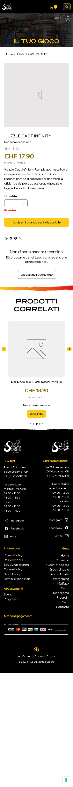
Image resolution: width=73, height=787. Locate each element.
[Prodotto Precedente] (4, 349)
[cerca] (67, 6)
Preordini (63, 597)
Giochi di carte (59, 574)
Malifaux (63, 583)
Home (65, 555)
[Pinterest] (16, 238)
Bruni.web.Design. (45, 656)
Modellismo (61, 593)
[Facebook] (11, 238)
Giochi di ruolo (59, 569)
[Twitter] (20, 238)
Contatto (62, 607)
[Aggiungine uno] (24, 203)
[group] (37, 369)
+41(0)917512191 (58, 475)
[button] (53, 7)
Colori (65, 588)
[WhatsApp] (6, 238)
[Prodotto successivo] (69, 349)
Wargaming (61, 579)
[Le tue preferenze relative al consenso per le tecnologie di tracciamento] (66, 780)
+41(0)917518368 (15, 476)
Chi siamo (62, 560)
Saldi (65, 602)
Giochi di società (57, 565)
